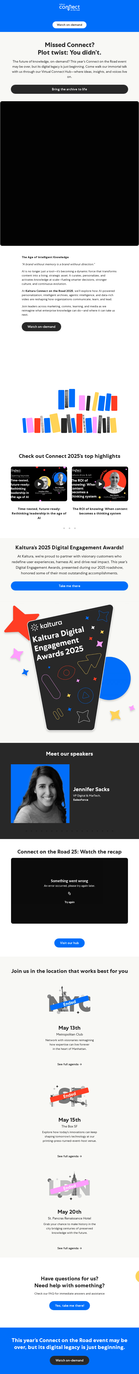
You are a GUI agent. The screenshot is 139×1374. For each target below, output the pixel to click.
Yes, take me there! (69, 1306)
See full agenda (68, 1064)
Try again (70, 902)
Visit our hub (69, 943)
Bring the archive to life (69, 89)
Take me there (69, 586)
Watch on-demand (69, 24)
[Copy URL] (69, 894)
